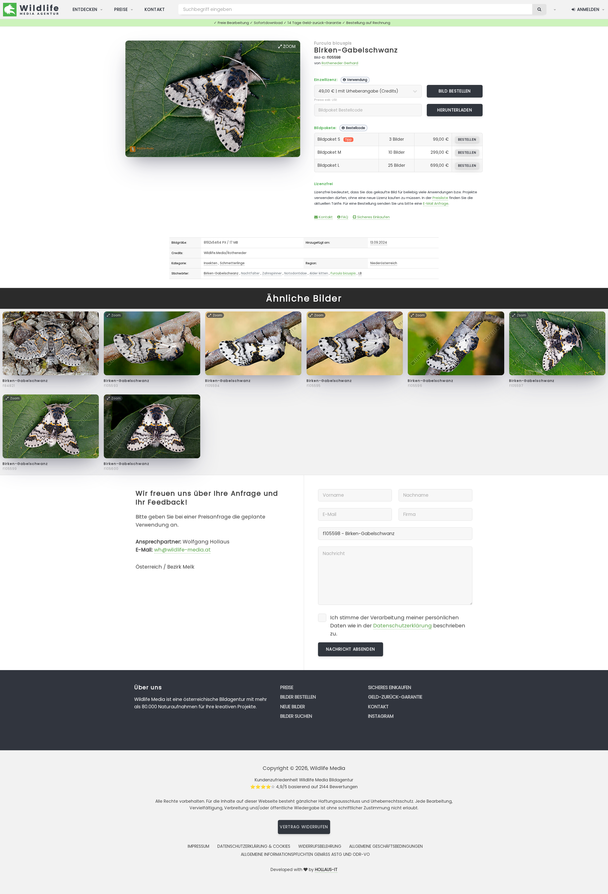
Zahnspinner (272, 273)
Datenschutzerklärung (402, 625)
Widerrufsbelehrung (319, 846)
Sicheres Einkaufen (373, 216)
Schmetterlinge (232, 263)
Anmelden (587, 9)
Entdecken (85, 9)
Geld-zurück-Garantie (395, 697)
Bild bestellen (455, 91)
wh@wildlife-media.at (182, 549)
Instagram (381, 716)
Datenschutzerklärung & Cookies (253, 846)
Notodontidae (295, 273)
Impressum (198, 846)
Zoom (288, 46)
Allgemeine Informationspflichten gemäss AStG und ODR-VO (305, 854)
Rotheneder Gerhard (340, 62)
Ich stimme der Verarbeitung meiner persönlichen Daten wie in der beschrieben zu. (397, 625)
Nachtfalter (250, 273)
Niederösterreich (383, 263)
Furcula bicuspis (333, 43)
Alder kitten (318, 273)
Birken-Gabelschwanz (356, 50)
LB (360, 273)
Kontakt (155, 9)
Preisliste (440, 197)
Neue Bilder (292, 707)
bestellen (467, 139)
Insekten (210, 263)
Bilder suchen (296, 716)
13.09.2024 (378, 242)
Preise (121, 9)
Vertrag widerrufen (304, 827)
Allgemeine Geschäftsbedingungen (386, 846)
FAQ (344, 216)
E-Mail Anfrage (435, 203)
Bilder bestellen (298, 697)
